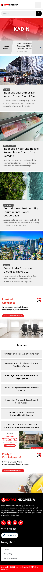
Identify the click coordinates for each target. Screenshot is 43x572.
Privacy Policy (7, 554)
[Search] (39, 13)
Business (7, 90)
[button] (38, 5)
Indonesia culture (10, 146)
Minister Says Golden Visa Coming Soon (21, 354)
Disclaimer (6, 549)
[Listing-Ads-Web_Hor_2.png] (21, 448)
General (6, 265)
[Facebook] (9, 522)
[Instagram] (3, 522)
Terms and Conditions (10, 558)
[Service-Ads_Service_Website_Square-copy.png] (21, 492)
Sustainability (8, 205)
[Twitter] (20, 522)
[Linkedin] (15, 522)
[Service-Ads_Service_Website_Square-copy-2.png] (21, 337)
